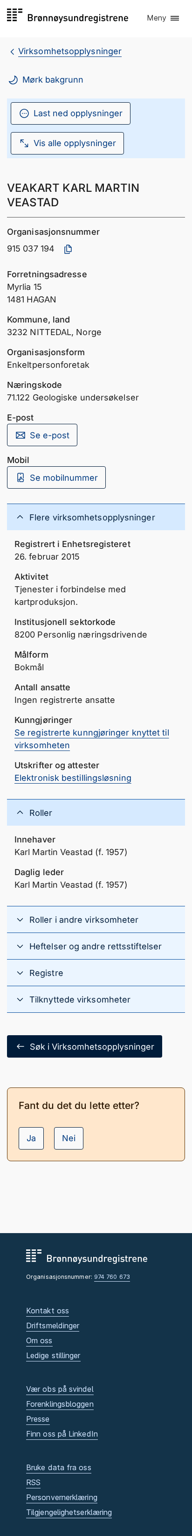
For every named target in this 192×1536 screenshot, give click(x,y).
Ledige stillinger (53, 1355)
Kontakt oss (47, 1310)
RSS (33, 1482)
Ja (31, 1138)
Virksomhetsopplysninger (70, 51)
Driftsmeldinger (52, 1325)
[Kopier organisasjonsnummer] (68, 249)
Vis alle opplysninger (75, 143)
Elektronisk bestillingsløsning (72, 778)
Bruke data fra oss (58, 1467)
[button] (163, 18)
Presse (38, 1419)
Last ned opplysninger (78, 113)
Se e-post (49, 435)
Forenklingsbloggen (60, 1404)
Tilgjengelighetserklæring (69, 1512)
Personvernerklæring (61, 1497)
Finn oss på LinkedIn (62, 1433)
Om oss (39, 1340)
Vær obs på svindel (60, 1389)
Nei (68, 1138)
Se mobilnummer (64, 478)
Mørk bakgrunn (52, 79)
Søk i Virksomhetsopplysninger (92, 1047)
